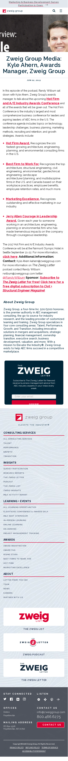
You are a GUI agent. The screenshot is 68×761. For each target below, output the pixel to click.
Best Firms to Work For (17, 559)
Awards (9, 539)
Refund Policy (33, 748)
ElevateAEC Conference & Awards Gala (25, 512)
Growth (7, 452)
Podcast (8, 482)
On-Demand (9, 529)
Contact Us (51, 725)
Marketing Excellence (16, 567)
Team (6, 584)
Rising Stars (10, 554)
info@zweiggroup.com (50, 712)
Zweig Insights (12, 490)
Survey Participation (15, 469)
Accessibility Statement (34, 751)
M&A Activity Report (15, 495)
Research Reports (13, 473)
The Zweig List (12, 486)
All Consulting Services (17, 439)
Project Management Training (21, 533)
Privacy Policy (17, 748)
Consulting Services (19, 432)
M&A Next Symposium (15, 516)
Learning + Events (17, 501)
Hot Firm (8, 563)
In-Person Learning (14, 520)
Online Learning (13, 525)
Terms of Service (50, 748)
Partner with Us (13, 597)
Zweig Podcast (34, 654)
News (6, 589)
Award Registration (14, 546)
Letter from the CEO (15, 580)
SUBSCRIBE (34, 404)
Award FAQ (9, 550)
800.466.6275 (49, 717)
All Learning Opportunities (19, 507)
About (8, 573)
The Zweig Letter (13, 477)
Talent (7, 443)
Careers (7, 593)
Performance (11, 448)
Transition (9, 456)
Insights (9, 462)
